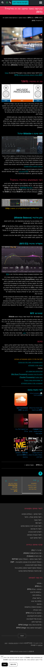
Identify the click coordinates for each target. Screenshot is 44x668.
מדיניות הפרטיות (13, 643)
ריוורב (24, 333)
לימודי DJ (38, 523)
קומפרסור (22, 171)
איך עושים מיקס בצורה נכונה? (33, 380)
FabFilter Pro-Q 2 (26, 187)
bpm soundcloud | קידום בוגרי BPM (22, 409)
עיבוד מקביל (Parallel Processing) (31, 377)
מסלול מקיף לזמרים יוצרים (33, 565)
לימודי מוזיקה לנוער (35, 538)
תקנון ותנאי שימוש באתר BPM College (28, 628)
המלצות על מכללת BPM (33, 613)
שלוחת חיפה (36, 595)
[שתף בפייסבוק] (40, 474)
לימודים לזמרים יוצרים (34, 532)
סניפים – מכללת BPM (34, 589)
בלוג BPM (39, 465)
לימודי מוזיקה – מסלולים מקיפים (31, 514)
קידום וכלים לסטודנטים (34, 616)
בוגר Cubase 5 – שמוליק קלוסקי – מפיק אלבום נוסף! (35, 431)
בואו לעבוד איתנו (36, 622)
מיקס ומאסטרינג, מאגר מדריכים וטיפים (30, 362)
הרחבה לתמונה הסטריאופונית (33, 166)
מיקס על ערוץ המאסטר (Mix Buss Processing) (26, 374)
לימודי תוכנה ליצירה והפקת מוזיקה (31, 526)
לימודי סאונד (37, 520)
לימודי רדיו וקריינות (36, 529)
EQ (27, 171)
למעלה (22, 635)
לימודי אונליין (36, 598)
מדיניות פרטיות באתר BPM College (29, 625)
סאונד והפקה (30, 465)
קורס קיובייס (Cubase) (34, 556)
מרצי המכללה (37, 610)
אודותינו (39, 583)
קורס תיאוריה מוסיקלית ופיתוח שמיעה (29, 571)
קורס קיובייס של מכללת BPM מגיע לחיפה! (35, 409)
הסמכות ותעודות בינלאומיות (33, 607)
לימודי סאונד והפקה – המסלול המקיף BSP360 (26, 559)
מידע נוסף (13, 664)
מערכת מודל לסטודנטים (34, 619)
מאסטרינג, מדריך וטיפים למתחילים (31, 383)
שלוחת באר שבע (36, 601)
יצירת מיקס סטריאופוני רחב (34, 371)
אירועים (39, 604)
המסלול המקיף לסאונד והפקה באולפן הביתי (28, 568)
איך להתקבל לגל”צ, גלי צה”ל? (21, 430)
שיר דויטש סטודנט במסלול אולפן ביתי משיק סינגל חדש (35, 455)
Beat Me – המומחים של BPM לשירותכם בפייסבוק (22, 455)
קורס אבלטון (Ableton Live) (32, 553)
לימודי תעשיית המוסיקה (34, 535)
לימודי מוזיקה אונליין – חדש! (33, 517)
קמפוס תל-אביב (35, 592)
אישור (4, 664)
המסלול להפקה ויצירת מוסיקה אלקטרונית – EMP (26, 562)
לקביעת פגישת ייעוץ (20, 3)
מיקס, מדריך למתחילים (35, 365)
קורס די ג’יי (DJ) (36, 550)
